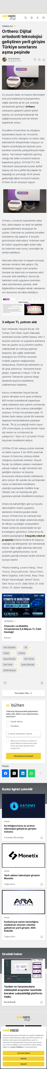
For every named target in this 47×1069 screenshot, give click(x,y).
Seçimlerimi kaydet (23, 756)
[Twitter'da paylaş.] (15, 773)
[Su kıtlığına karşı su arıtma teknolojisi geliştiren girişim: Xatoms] (23, 806)
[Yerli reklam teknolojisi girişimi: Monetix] (23, 856)
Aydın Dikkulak (28, 664)
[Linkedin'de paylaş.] (23, 773)
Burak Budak (10, 1002)
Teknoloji (7, 26)
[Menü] (43, 18)
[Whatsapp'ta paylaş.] (32, 773)
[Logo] (9, 17)
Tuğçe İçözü (9, 884)
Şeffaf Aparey (10, 670)
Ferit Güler (8, 664)
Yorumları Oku (23, 693)
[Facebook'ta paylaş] (6, 773)
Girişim (6, 653)
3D (26, 647)
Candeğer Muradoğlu (14, 837)
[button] (24, 201)
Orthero (21, 653)
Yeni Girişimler (10, 647)
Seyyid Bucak (9, 659)
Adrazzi (7, 638)
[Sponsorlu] (23, 606)
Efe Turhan (29, 659)
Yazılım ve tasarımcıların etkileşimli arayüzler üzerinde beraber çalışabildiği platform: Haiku (23, 991)
